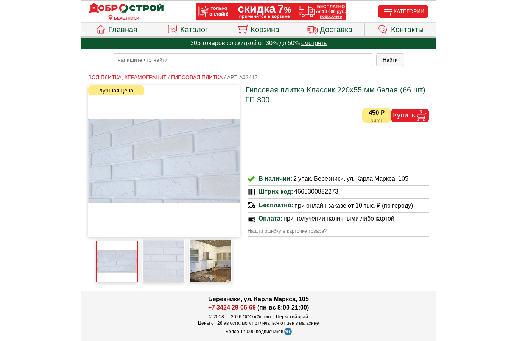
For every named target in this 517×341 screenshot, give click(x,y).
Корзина (265, 29)
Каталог (194, 29)
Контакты (407, 29)
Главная (122, 29)
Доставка (336, 29)
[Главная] (126, 8)
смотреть (314, 43)
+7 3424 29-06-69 (232, 307)
